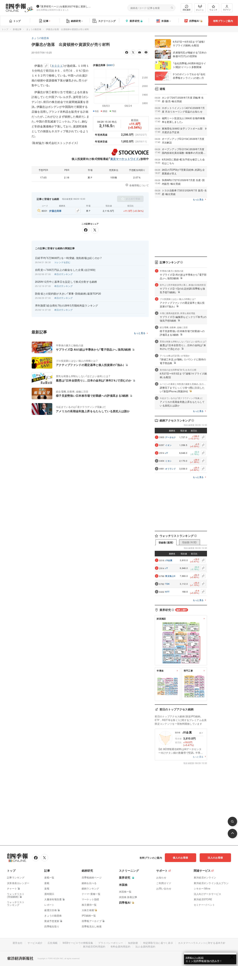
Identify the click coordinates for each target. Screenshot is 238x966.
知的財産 (133, 943)
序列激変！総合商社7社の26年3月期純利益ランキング (66, 305)
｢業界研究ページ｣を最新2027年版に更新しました (66, 6)
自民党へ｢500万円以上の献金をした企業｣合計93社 (65, 270)
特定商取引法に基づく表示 (158, 943)
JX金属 (168, 560)
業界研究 (135, 21)
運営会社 (17, 943)
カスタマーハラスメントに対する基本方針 (201, 943)
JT (166, 453)
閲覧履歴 (186, 9)
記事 (45, 21)
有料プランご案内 (223, 21)
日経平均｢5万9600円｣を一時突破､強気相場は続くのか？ (68, 258)
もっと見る (139, 333)
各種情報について (139, 185)
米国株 (165, 21)
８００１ (57, 66)
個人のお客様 (180, 857)
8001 (110, 65)
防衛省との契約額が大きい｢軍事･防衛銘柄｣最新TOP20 (68, 293)
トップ (17, 21)
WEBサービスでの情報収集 (78, 943)
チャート (200, 9)
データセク (170, 437)
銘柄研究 (76, 21)
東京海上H (170, 576)
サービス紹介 (35, 943)
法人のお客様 (215, 857)
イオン (168, 445)
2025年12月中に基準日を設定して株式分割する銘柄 (66, 281)
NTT (167, 591)
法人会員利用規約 (145, 946)
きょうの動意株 (33, 29)
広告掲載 (52, 943)
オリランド (170, 468)
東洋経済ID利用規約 (94, 946)
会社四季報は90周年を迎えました (52, 9)
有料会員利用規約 (120, 946)
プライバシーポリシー (110, 943)
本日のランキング (63, 274)
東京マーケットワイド (124, 159)
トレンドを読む (62, 262)
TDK (167, 583)
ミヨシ (168, 460)
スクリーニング (107, 21)
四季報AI (194, 21)
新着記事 (17, 29)
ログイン (227, 9)
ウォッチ (213, 9)
